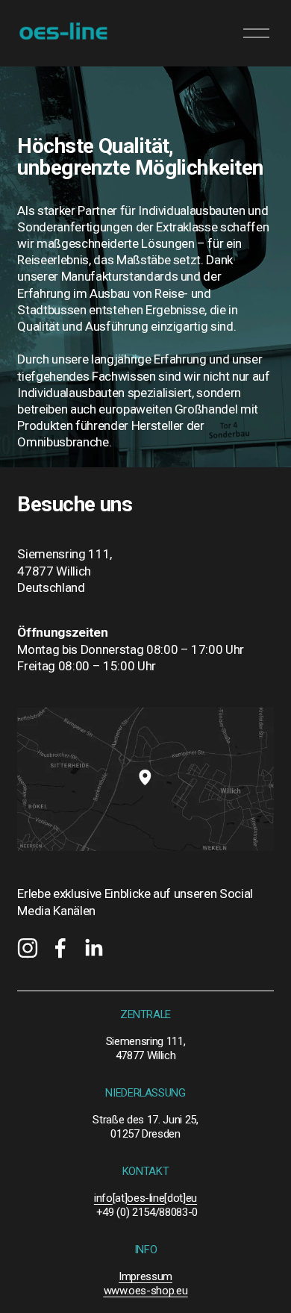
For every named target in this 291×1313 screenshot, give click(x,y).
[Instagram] (27, 948)
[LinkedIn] (93, 948)
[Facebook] (60, 948)
